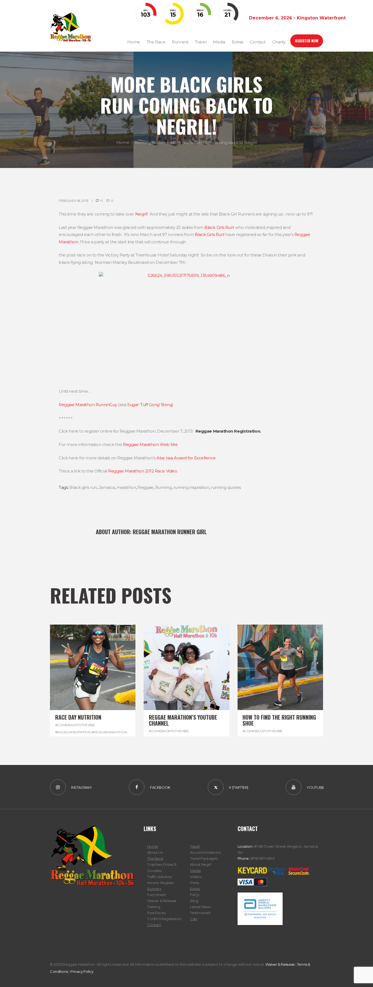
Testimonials (200, 913)
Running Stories (150, 142)
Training (153, 907)
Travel (195, 846)
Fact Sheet (156, 895)
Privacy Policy (81, 971)
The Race (155, 858)
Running (163, 487)
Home (122, 142)
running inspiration (191, 487)
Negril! (141, 214)
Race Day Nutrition (78, 717)
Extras (195, 888)
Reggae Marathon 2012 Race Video (142, 471)
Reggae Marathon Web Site (150, 444)
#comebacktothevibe (75, 725)
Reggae (145, 487)
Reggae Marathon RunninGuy (88, 404)
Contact (154, 925)
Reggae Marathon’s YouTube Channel (183, 720)
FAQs (194, 895)
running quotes (226, 487)
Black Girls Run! (219, 227)
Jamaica (107, 487)
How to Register (160, 882)
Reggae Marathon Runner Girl (170, 532)
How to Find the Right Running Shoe (279, 720)
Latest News (200, 907)
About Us (154, 852)
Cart (193, 919)
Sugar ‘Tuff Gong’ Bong (149, 404)
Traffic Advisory (159, 876)
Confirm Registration (164, 919)
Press (194, 882)
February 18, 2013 (73, 201)
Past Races (156, 913)
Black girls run (83, 487)
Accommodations (205, 852)
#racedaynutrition (72, 732)
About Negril (200, 864)
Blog (194, 901)
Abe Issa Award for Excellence (186, 457)
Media (195, 870)
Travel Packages (203, 858)
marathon (126, 487)
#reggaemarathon (109, 732)
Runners (154, 888)
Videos (196, 876)
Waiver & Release (161, 901)
